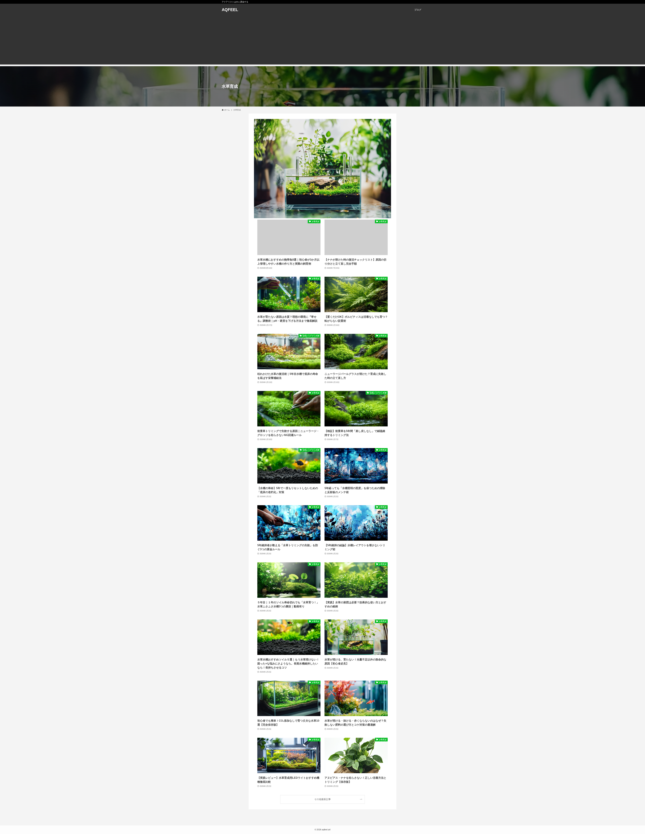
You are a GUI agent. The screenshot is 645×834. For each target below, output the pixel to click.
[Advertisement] (322, 41)
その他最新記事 (322, 799)
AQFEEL (230, 10)
